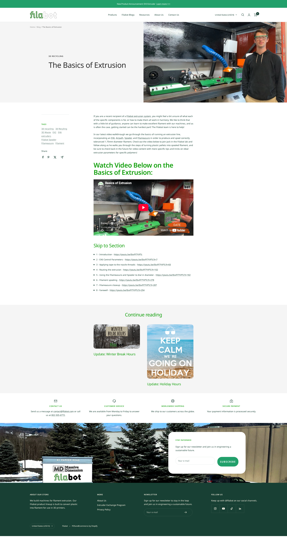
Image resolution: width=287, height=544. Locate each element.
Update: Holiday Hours (164, 384)
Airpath (119, 138)
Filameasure (47, 143)
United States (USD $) (224, 14)
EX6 (60, 132)
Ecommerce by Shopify (87, 526)
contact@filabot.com (63, 411)
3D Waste (46, 132)
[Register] (186, 512)
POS (73, 526)
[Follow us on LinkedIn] (240, 509)
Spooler (128, 138)
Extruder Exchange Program (111, 505)
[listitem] (43, 157)
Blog (39, 27)
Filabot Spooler (48, 139)
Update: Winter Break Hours (115, 354)
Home (32, 27)
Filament (59, 143)
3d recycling (56, 56)
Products (112, 14)
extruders (46, 136)
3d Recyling (61, 128)
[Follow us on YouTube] (223, 509)
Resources (144, 14)
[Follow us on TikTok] (232, 509)
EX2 (54, 132)
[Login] (249, 15)
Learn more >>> (163, 4)
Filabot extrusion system (138, 116)
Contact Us (173, 14)
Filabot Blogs (128, 14)
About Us (159, 14)
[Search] (242, 14)
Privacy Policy (103, 509)
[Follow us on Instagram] (215, 509)
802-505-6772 (58, 415)
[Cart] (255, 14)
